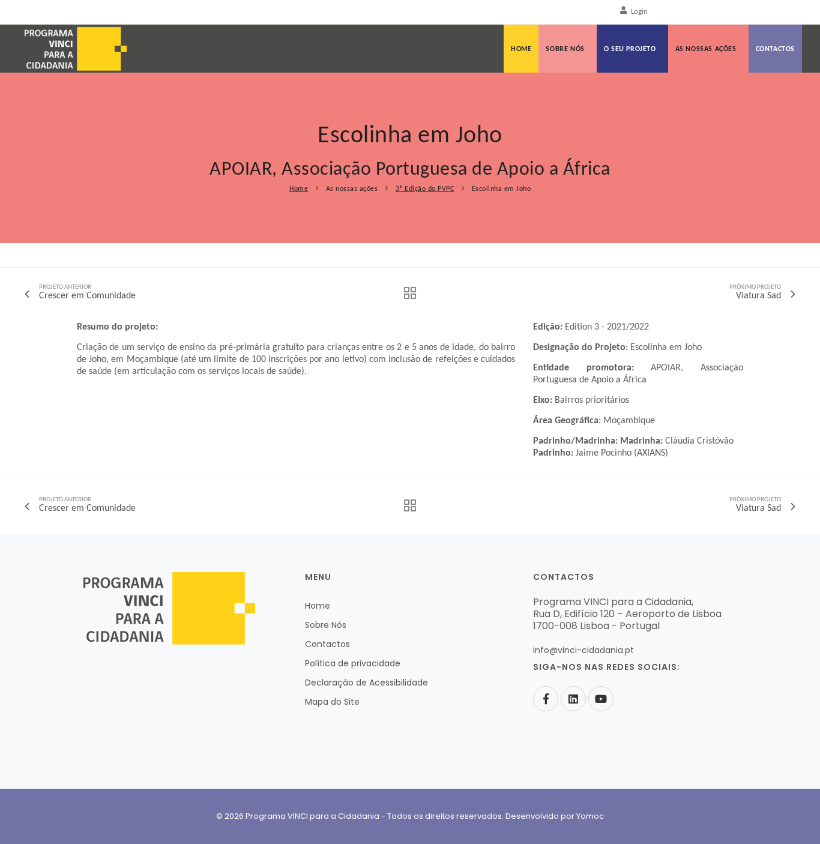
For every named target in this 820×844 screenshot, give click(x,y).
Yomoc (590, 816)
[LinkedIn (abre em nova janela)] (573, 698)
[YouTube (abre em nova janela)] (600, 698)
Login (639, 12)
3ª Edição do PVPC (425, 189)
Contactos (775, 49)
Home (521, 49)
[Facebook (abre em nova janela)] (545, 698)
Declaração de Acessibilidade (366, 683)
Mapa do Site (332, 702)
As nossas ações (706, 49)
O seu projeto (630, 49)
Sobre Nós (565, 49)
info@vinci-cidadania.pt (583, 650)
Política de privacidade (352, 663)
